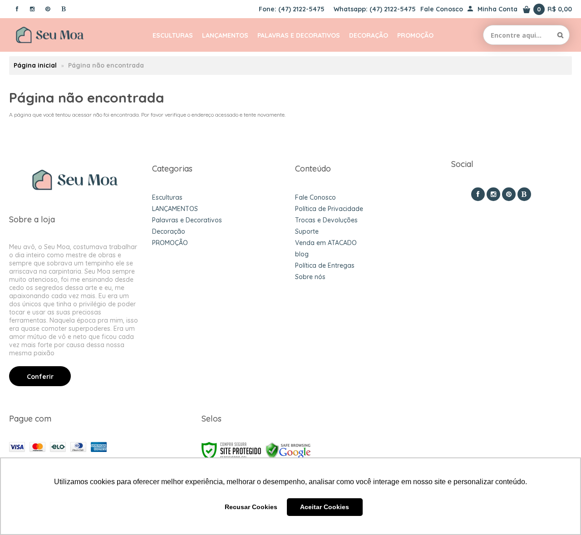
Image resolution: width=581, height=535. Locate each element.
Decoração (168, 231)
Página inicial (35, 65)
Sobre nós (310, 277)
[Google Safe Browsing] (288, 450)
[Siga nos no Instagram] (32, 8)
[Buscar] (560, 35)
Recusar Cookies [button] (251, 506)
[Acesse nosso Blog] (63, 8)
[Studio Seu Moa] (50, 35)
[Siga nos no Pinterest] (47, 8)
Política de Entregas (325, 265)
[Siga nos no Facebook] (17, 8)
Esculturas (167, 197)
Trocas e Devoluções (326, 220)
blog (302, 254)
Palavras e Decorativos (187, 220)
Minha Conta (497, 9)
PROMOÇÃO (170, 243)
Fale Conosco (441, 9)
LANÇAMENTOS (175, 209)
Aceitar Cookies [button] (324, 506)
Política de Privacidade (329, 209)
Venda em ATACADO (326, 243)
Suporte (307, 231)
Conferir (40, 377)
